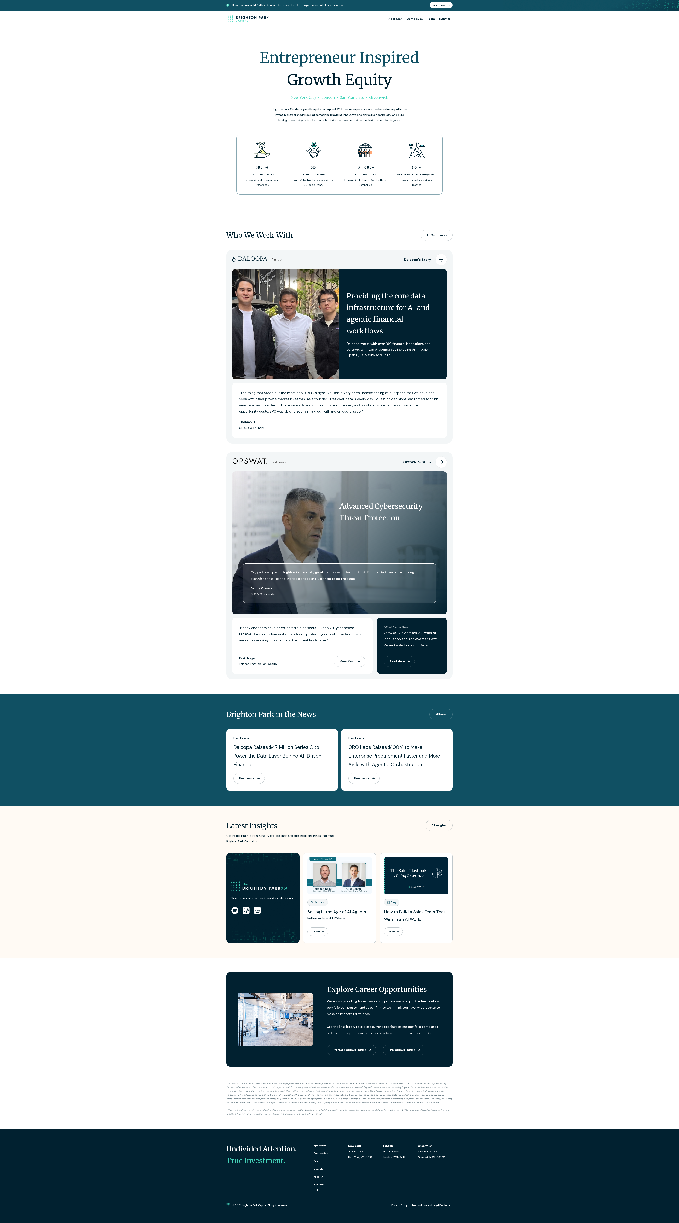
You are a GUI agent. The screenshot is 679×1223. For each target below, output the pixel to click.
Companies (415, 19)
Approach (395, 19)
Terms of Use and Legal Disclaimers (432, 1205)
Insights (445, 19)
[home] (247, 18)
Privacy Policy (399, 1205)
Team (431, 19)
